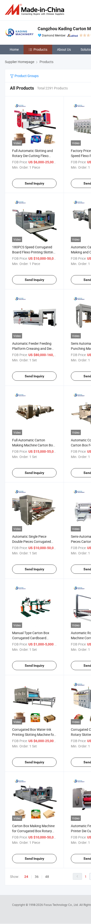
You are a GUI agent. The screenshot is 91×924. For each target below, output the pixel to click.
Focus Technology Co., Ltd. (61, 905)
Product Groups (26, 75)
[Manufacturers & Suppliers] (35, 9)
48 (47, 876)
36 (37, 876)
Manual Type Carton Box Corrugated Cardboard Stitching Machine (30, 637)
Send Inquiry (34, 183)
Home (14, 49)
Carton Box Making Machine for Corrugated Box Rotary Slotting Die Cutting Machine (33, 831)
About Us (64, 49)
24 (26, 877)
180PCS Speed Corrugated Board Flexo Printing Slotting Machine (33, 252)
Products (40, 49)
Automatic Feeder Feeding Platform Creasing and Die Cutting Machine (31, 348)
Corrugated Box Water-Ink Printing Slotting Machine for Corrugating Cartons (33, 734)
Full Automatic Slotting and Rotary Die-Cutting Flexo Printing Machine (32, 155)
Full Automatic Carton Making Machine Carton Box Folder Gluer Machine (33, 445)
